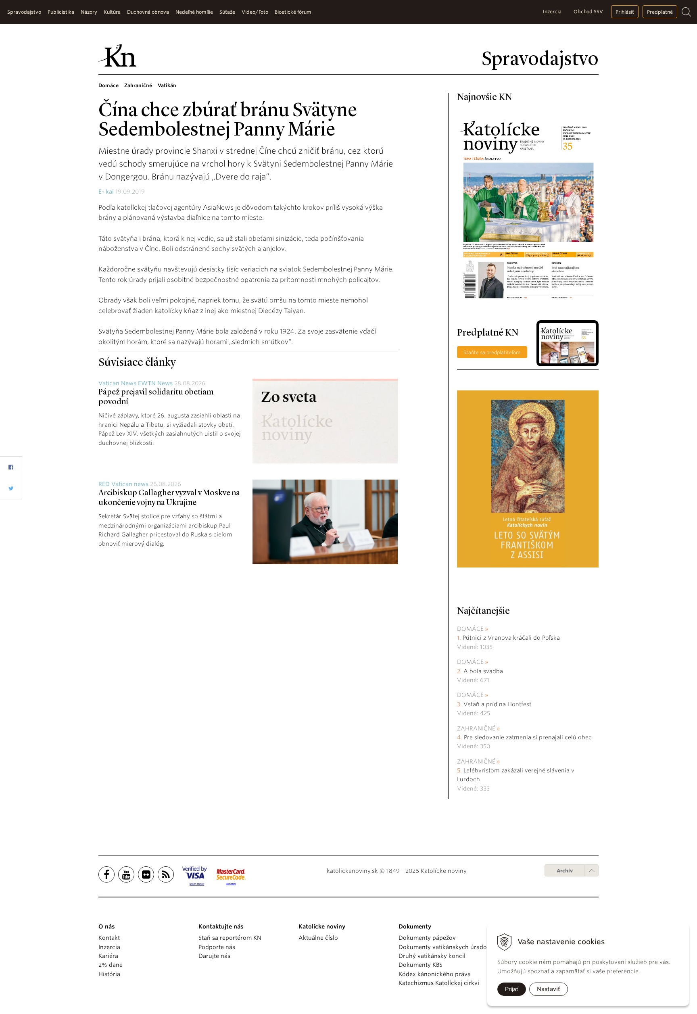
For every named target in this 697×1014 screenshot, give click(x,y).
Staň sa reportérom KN (229, 938)
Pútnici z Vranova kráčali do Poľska (511, 637)
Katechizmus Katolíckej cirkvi (439, 983)
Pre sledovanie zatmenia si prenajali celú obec (528, 737)
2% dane (110, 965)
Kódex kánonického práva (435, 974)
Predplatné (660, 12)
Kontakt (109, 938)
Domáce (470, 629)
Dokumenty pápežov (427, 938)
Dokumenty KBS (420, 965)
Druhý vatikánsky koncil (432, 956)
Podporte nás (216, 947)
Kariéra (108, 956)
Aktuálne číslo (318, 938)
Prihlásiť (625, 12)
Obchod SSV (588, 11)
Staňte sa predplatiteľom (492, 352)
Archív (565, 871)
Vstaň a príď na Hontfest (497, 704)
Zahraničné (476, 728)
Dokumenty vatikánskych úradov (444, 947)
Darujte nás (214, 956)
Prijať (511, 989)
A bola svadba (483, 671)
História (109, 974)
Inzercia (552, 11)
